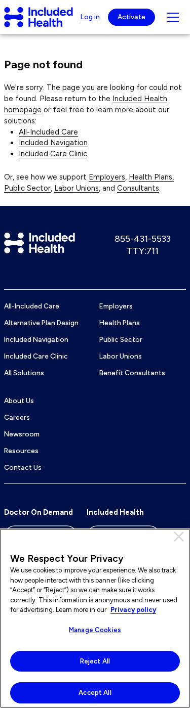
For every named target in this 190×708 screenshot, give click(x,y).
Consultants (138, 188)
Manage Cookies (95, 630)
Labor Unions (76, 188)
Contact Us (23, 467)
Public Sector (27, 188)
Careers (17, 417)
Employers (107, 177)
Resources (21, 451)
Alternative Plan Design (41, 323)
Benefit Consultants (132, 373)
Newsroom (22, 434)
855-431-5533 (143, 238)
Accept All (95, 692)
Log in (90, 17)
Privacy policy (133, 609)
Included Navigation (53, 142)
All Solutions (24, 373)
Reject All (95, 661)
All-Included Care (48, 132)
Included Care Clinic (53, 153)
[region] (95, 618)
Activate (131, 17)
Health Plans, (151, 177)
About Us (19, 400)
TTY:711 (143, 250)
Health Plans (119, 323)
